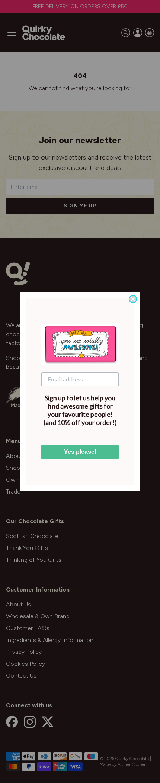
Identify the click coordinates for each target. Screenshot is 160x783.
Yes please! (80, 452)
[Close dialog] (133, 299)
